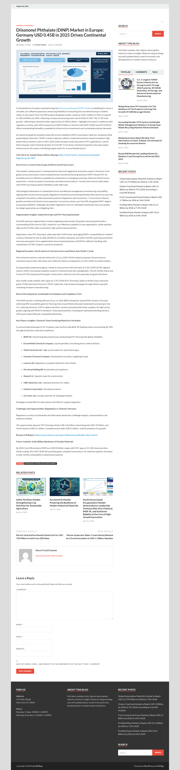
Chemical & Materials (24, 25)
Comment (22, 590)
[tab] (125, 72)
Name (19, 625)
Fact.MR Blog (36, 766)
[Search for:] (141, 34)
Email (19, 637)
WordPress (148, 766)
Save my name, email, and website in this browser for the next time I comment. (58, 664)
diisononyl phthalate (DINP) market (74, 108)
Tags (154, 72)
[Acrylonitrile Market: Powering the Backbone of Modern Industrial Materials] (65, 496)
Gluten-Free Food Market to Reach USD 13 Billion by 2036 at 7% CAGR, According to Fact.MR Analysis (139, 189)
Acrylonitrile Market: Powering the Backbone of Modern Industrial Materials (64, 502)
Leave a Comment (55, 45)
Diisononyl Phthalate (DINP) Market (40, 463)
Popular (125, 72)
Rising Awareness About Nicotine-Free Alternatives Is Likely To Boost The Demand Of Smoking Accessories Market (140, 141)
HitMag (160, 766)
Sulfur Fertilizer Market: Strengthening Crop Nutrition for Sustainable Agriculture (29, 504)
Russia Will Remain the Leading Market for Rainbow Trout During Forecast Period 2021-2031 (139, 156)
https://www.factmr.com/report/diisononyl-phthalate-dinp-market (66, 435)
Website (20, 649)
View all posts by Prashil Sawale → (50, 555)
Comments (141, 72)
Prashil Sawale (40, 45)
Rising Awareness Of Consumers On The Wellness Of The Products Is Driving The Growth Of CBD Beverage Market (137, 109)
